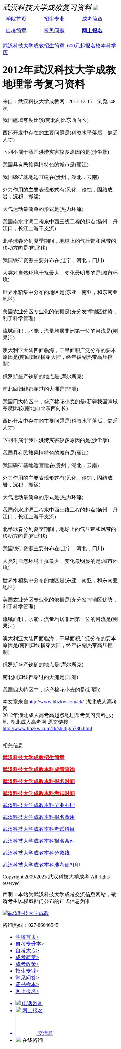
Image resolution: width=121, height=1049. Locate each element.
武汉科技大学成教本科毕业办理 (39, 805)
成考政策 (27, 964)
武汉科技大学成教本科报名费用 (39, 817)
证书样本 (27, 984)
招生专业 (54, 19)
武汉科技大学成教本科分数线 (36, 853)
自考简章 (16, 30)
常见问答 (27, 977)
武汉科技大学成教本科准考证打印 (41, 865)
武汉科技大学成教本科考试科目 (39, 829)
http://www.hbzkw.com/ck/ (56, 701)
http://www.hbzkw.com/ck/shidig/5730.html (47, 728)
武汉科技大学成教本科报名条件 (39, 841)
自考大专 (27, 950)
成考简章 (92, 19)
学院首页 (16, 19)
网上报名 (92, 30)
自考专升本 (29, 943)
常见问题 (54, 30)
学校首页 (27, 937)
